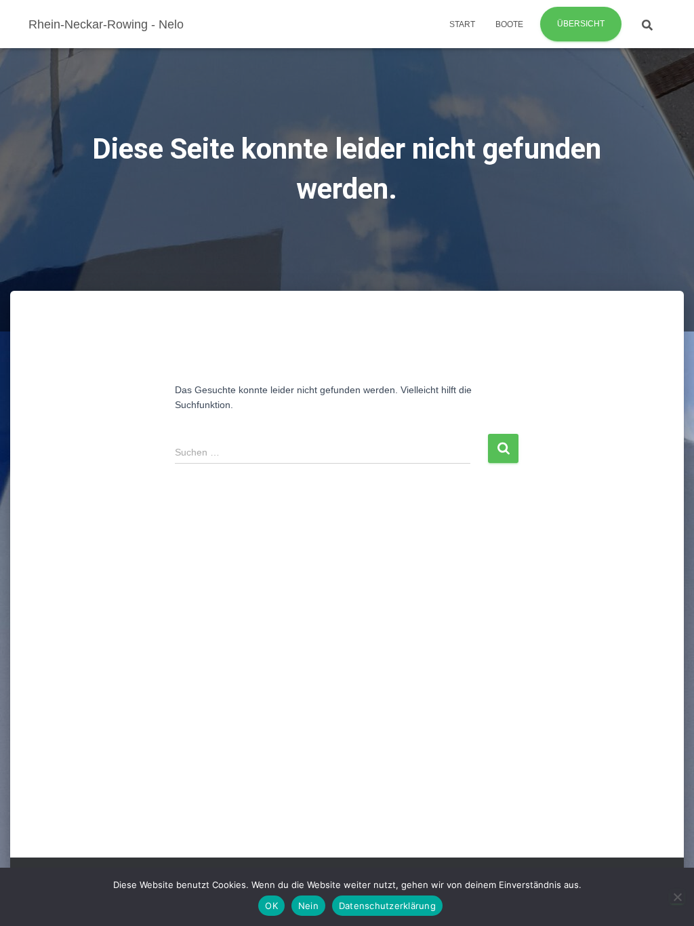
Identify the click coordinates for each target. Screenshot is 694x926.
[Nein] (677, 897)
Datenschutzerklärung (387, 905)
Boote (509, 24)
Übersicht (581, 23)
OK (271, 905)
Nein (308, 905)
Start (462, 24)
